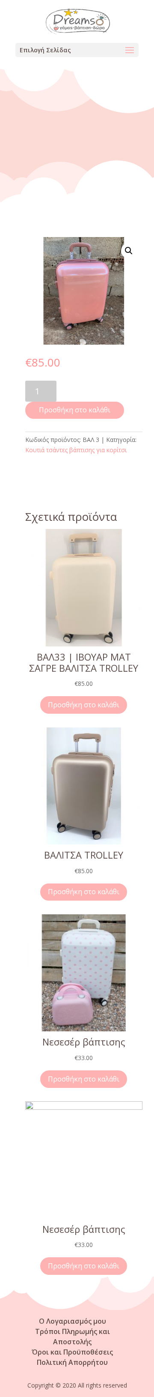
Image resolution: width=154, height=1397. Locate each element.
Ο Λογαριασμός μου (72, 1321)
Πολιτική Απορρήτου (72, 1362)
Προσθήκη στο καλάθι (74, 410)
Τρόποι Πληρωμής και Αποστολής (72, 1336)
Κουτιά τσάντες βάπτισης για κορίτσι (76, 450)
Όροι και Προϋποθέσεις (72, 1352)
